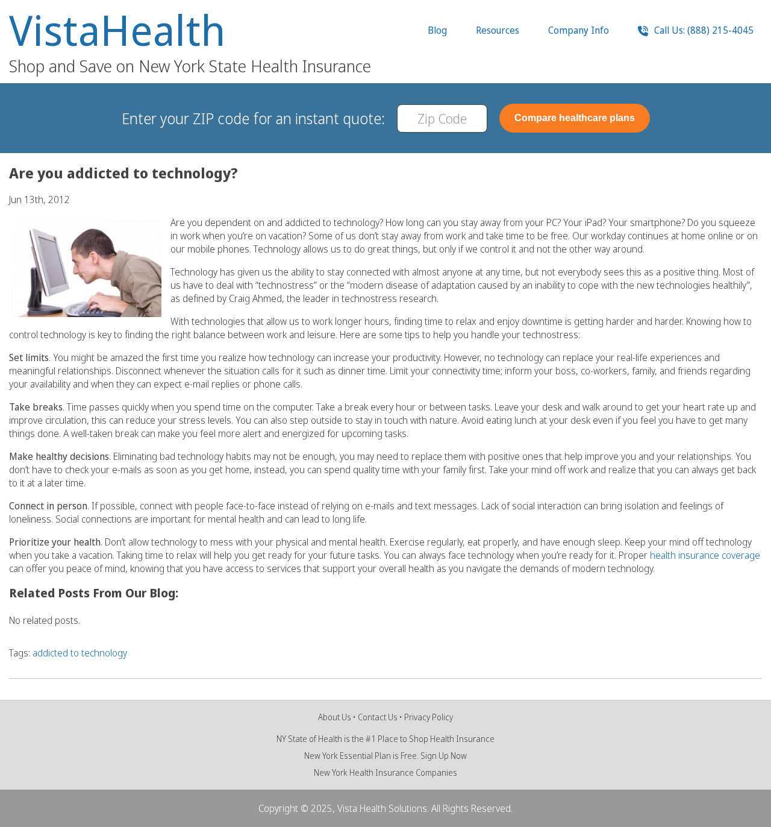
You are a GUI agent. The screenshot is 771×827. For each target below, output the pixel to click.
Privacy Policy (428, 717)
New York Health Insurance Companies (385, 772)
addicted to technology (80, 652)
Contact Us (378, 717)
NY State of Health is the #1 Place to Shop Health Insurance (385, 738)
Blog (437, 30)
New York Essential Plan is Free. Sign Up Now (385, 755)
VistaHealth (117, 30)
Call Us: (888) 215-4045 (703, 30)
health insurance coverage (705, 555)
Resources (497, 30)
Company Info (578, 30)
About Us (334, 717)
